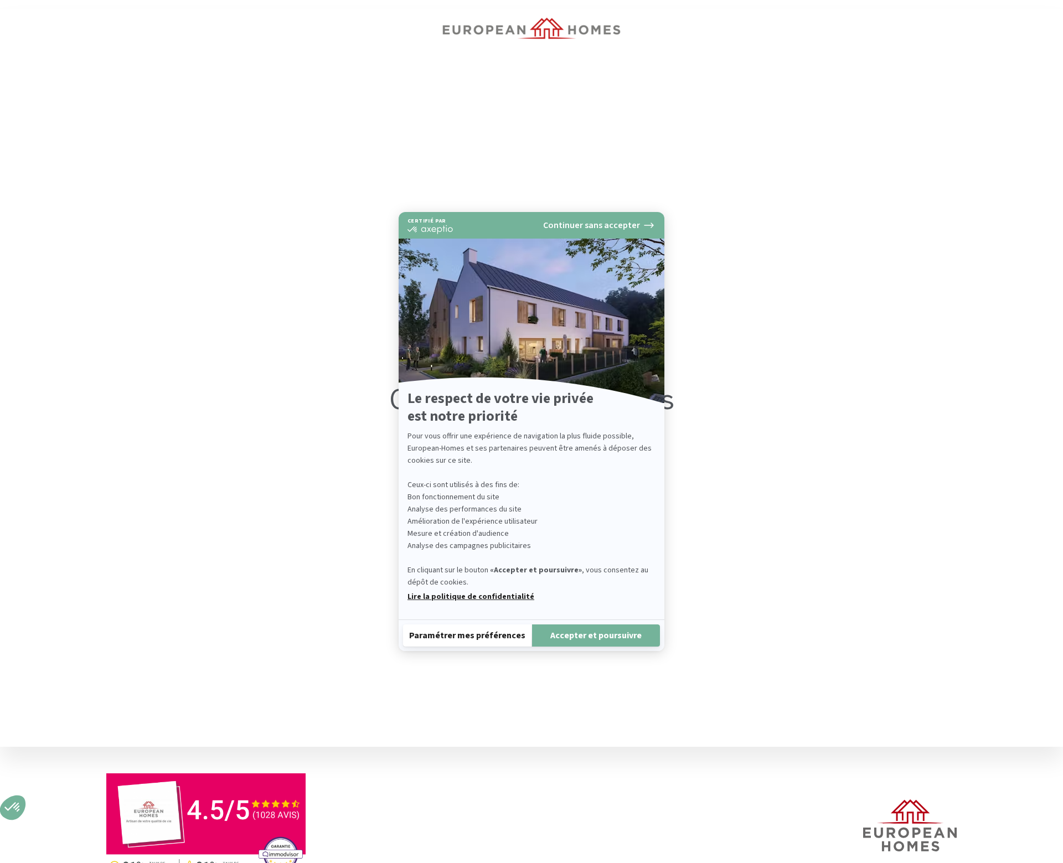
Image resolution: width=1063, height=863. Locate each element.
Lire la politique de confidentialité (470, 597)
